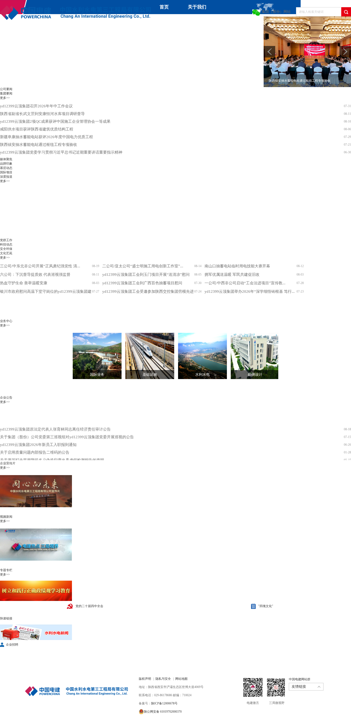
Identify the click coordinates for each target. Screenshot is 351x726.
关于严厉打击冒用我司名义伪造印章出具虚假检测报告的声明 (52, 452)
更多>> (5, 98)
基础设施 (150, 374)
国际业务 (97, 374)
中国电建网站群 (299, 679)
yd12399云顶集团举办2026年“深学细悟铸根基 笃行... (250, 291)
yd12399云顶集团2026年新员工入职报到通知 (38, 437)
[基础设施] (146, 356)
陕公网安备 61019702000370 (163, 711)
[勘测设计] (251, 356)
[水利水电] (198, 356)
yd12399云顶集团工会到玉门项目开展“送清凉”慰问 (146, 274)
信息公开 (47, 37)
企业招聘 (12, 644)
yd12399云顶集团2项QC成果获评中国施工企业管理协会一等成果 (55, 121)
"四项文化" (265, 606)
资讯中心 (160, 21)
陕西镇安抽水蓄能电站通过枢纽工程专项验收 (38, 145)
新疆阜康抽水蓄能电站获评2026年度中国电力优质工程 (46, 137)
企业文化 (9, 37)
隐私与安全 (163, 679)
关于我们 (197, 7)
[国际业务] (93, 356)
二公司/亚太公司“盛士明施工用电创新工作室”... (142, 266)
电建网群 (101, 37)
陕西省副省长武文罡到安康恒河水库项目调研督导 (42, 114)
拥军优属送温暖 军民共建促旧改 (232, 274)
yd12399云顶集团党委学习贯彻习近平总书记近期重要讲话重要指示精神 (61, 152)
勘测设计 (255, 374)
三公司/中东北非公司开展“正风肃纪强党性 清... (40, 266)
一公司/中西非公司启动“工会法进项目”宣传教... (245, 283)
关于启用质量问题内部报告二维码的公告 (34, 445)
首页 (164, 7)
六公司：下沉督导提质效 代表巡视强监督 (35, 274)
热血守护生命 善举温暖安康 (23, 283)
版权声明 (145, 679)
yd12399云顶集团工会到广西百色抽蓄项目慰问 (142, 283)
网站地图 (181, 679)
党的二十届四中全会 (89, 606)
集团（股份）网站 (276, 12)
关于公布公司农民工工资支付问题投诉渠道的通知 (42, 460)
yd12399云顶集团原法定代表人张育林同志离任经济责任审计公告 (55, 422)
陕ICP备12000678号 (164, 703)
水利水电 (202, 374)
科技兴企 (235, 23)
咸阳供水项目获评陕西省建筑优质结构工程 (36, 129)
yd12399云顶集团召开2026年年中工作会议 (36, 106)
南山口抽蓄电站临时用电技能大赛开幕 (237, 266)
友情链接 (299, 687)
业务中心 (198, 21)
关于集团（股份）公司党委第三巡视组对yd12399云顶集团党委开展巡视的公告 (67, 429)
